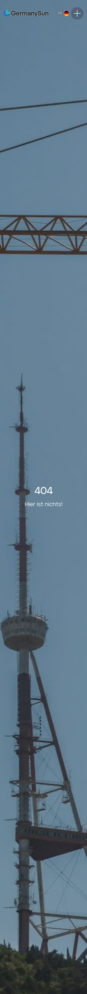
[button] (63, 13)
